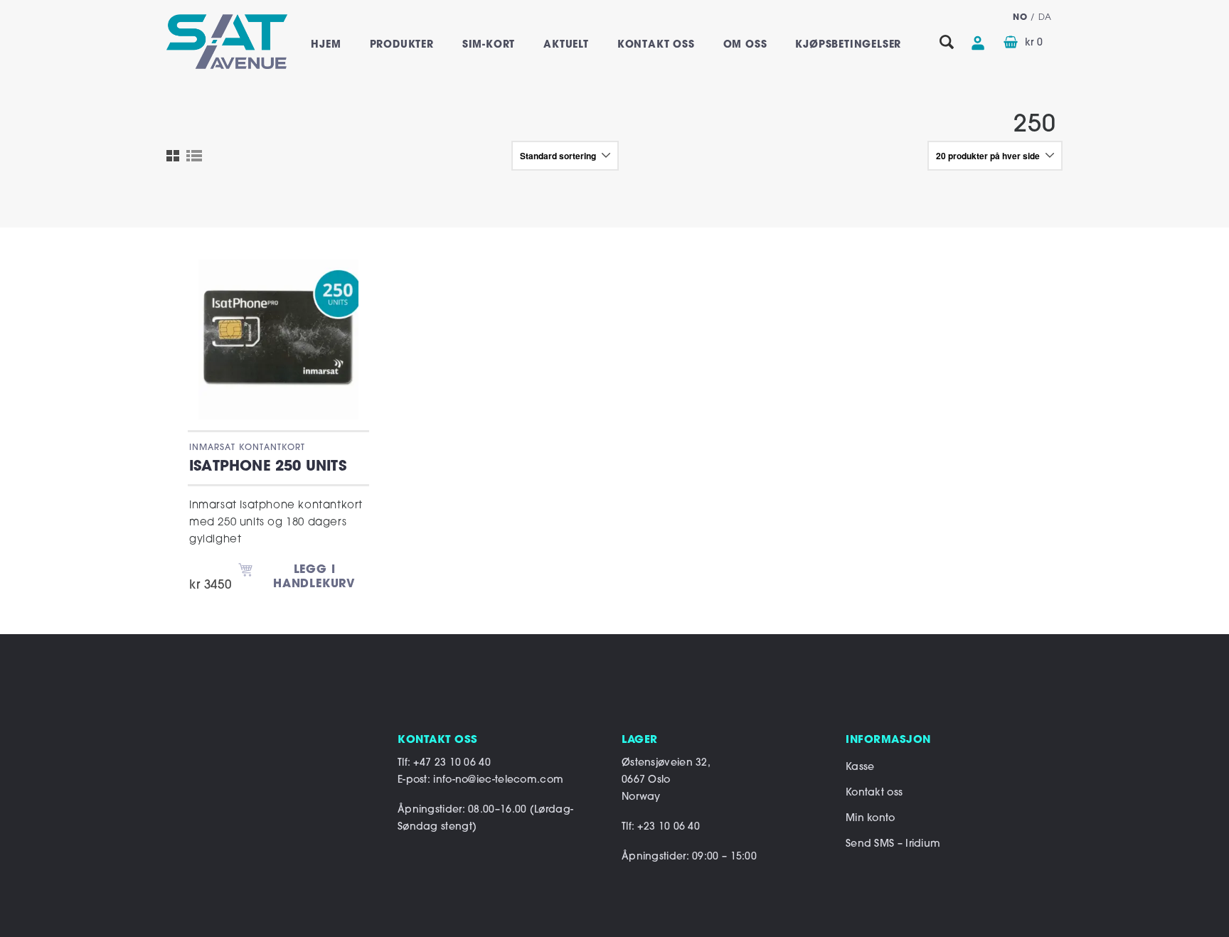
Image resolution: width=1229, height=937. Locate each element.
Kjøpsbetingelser (848, 45)
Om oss (745, 45)
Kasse (860, 767)
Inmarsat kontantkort (247, 448)
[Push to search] (947, 43)
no (1020, 18)
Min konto (870, 818)
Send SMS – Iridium (893, 844)
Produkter (402, 45)
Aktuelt (566, 45)
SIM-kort (488, 45)
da (1045, 18)
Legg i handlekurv (314, 577)
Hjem (326, 45)
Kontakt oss (656, 45)
